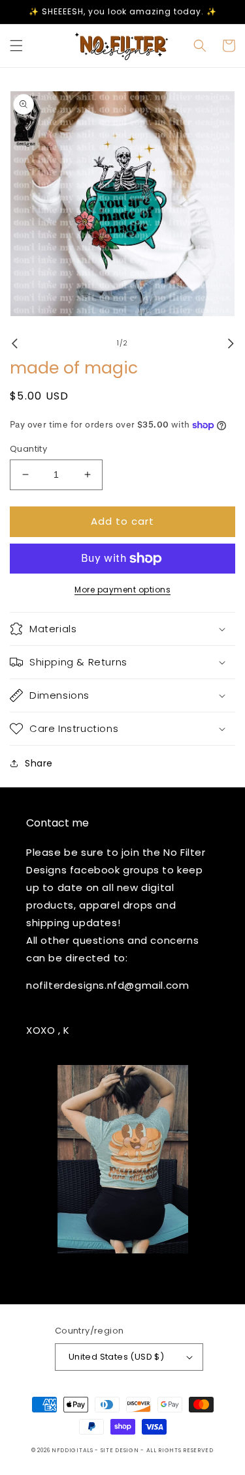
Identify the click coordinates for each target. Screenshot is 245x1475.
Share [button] (39, 763)
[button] (16, 45)
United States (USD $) (116, 1357)
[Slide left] (14, 343)
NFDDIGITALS (73, 1450)
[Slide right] (230, 343)
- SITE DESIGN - (120, 1450)
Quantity (28, 449)
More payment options (122, 589)
